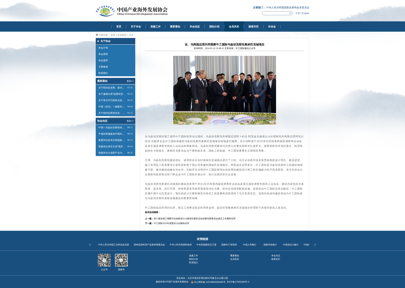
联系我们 (193, 262)
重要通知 (175, 26)
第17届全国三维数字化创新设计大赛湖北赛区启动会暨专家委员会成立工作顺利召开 (195, 218)
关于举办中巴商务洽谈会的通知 (112, 100)
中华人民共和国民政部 (181, 244)
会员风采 (234, 26)
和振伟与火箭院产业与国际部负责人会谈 (112, 152)
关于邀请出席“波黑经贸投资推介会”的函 (112, 94)
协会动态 (102, 120)
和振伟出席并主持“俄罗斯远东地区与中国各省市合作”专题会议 (112, 146)
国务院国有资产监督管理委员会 (149, 244)
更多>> (130, 81)
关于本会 (136, 26)
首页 (118, 26)
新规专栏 (254, 26)
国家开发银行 (270, 244)
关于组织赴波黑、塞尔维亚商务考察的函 (112, 87)
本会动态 (195, 26)
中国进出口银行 (291, 244)
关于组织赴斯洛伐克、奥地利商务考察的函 (112, 113)
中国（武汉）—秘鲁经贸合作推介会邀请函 (112, 106)
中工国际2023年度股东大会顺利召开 (171, 223)
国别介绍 (214, 26)
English (305, 13)
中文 (298, 13)
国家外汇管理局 (229, 244)
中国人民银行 (249, 244)
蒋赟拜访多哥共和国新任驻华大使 (112, 140)
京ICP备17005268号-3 (238, 282)
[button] (315, 244)
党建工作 (155, 26)
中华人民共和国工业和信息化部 (113, 244)
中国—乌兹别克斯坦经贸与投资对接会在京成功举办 (112, 127)
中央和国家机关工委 (206, 244)
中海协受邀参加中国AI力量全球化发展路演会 (112, 133)
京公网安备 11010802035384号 (209, 282)
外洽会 (272, 26)
